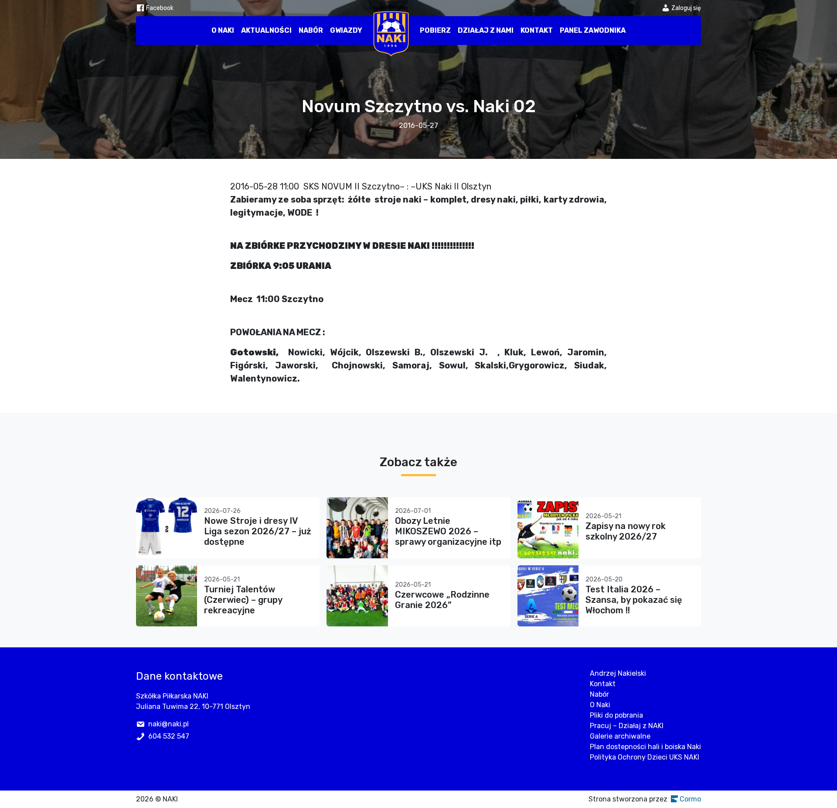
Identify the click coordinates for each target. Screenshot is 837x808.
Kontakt (537, 30)
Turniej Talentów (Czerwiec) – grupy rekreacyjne (243, 599)
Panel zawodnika (593, 30)
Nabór (311, 30)
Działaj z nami (486, 30)
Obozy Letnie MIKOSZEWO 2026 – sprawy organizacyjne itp (448, 531)
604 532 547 (168, 736)
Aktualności (266, 30)
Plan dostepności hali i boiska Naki (645, 747)
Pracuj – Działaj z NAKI (626, 726)
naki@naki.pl (168, 724)
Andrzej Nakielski (618, 673)
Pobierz (435, 30)
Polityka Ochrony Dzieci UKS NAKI (644, 757)
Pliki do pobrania (616, 715)
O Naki (222, 30)
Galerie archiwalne (620, 736)
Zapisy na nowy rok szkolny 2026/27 (625, 531)
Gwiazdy (346, 30)
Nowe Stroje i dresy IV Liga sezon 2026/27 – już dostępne (257, 531)
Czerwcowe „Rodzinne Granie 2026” (442, 599)
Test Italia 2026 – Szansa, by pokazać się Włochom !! (633, 599)
